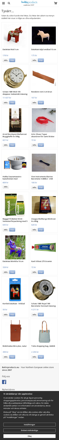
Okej (30, 436)
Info (5, 60)
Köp (12, 60)
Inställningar (29, 424)
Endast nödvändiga (29, 430)
